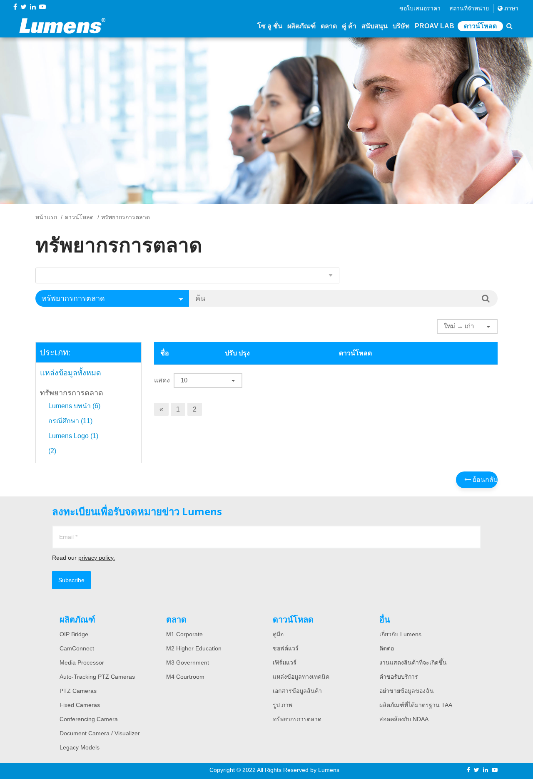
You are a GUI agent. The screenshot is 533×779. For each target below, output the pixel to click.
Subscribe (71, 580)
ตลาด (329, 26)
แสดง (162, 380)
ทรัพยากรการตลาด (71, 393)
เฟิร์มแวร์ (284, 662)
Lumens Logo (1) (73, 436)
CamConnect (77, 648)
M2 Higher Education (194, 648)
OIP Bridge (74, 634)
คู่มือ (278, 634)
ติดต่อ (386, 648)
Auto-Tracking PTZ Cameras (97, 676)
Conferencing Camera (89, 719)
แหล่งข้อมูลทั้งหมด (70, 373)
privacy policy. (96, 557)
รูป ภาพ (282, 705)
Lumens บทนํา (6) (74, 406)
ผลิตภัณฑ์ (301, 26)
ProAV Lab (434, 26)
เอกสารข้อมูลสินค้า (297, 690)
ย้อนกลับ (484, 479)
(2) (52, 451)
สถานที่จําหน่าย (469, 8)
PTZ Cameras (78, 690)
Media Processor (82, 662)
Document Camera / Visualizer (100, 733)
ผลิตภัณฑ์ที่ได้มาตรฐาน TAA (415, 705)
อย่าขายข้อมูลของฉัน (406, 690)
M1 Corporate (184, 634)
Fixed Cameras (80, 705)
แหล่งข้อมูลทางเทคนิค (301, 676)
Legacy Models (80, 747)
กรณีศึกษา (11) (70, 421)
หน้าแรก (46, 217)
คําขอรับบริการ (398, 676)
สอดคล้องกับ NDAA (403, 719)
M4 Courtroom (185, 676)
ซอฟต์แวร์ (286, 648)
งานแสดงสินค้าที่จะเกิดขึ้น (413, 662)
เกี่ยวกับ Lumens (400, 634)
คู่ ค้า (349, 26)
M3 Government (187, 662)
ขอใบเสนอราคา (420, 8)
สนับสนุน (374, 26)
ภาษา (510, 8)
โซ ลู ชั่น (269, 26)
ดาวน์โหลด (480, 26)
